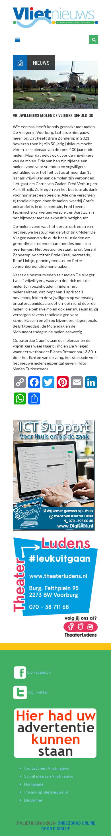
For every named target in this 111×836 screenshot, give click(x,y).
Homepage (34, 784)
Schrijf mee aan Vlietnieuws (48, 776)
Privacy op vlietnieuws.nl (46, 792)
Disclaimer (33, 800)
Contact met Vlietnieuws (46, 768)
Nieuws (41, 63)
